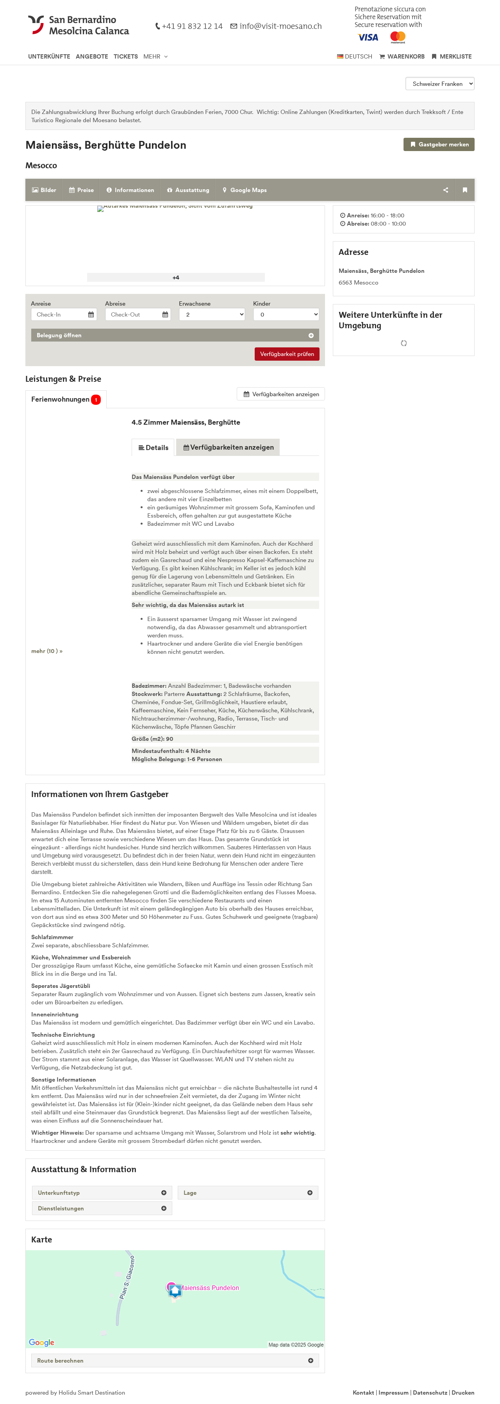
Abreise (115, 303)
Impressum (394, 1392)
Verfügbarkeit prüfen (287, 354)
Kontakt (363, 1392)
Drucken (463, 1392)
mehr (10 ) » (46, 651)
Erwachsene (195, 303)
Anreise (41, 303)
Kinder (261, 303)
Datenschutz (430, 1392)
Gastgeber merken (443, 144)
